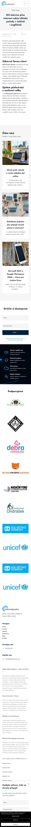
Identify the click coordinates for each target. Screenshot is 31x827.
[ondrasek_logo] (15, 500)
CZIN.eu (13, 614)
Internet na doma (6, 763)
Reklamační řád (6, 776)
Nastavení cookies (15, 816)
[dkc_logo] (15, 460)
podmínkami (21, 338)
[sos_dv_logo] (15, 520)
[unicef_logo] (15, 539)
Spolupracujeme (6, 767)
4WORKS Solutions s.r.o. (21, 758)
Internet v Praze (6, 614)
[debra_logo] (15, 439)
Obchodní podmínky (7, 772)
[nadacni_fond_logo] (15, 481)
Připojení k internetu (7, 780)
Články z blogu (16, 10)
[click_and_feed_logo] (15, 394)
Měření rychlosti (11, 616)
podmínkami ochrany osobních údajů (15, 340)
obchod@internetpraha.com (12, 659)
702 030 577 (9, 648)
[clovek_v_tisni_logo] (15, 416)
